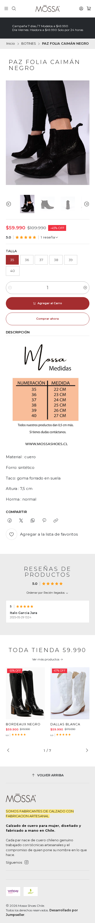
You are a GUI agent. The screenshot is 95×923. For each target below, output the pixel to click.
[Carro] (88, 9)
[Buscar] (13, 8)
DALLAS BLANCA (65, 724)
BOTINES (28, 43)
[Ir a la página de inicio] (47, 9)
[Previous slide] (9, 204)
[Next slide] (85, 204)
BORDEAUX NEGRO (23, 724)
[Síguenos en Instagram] (26, 862)
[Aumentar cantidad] (85, 288)
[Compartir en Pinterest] (44, 521)
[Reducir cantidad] (10, 288)
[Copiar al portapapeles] (56, 521)
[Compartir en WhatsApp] (32, 521)
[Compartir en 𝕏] (21, 521)
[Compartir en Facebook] (10, 521)
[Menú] (6, 8)
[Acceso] (81, 8)
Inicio (10, 43)
